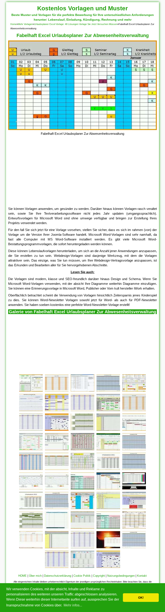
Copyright (99, 575)
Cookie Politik (82, 575)
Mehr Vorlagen (25, 24)
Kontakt (142, 575)
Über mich (35, 575)
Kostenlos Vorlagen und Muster (82, 8)
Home (13, 24)
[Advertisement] (82, 174)
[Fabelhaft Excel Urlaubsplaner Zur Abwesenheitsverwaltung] (82, 129)
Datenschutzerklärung (57, 575)
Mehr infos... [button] (73, 605)
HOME (22, 575)
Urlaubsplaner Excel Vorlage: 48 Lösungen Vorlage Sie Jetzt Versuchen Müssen (75, 24)
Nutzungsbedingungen (121, 575)
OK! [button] (141, 597)
